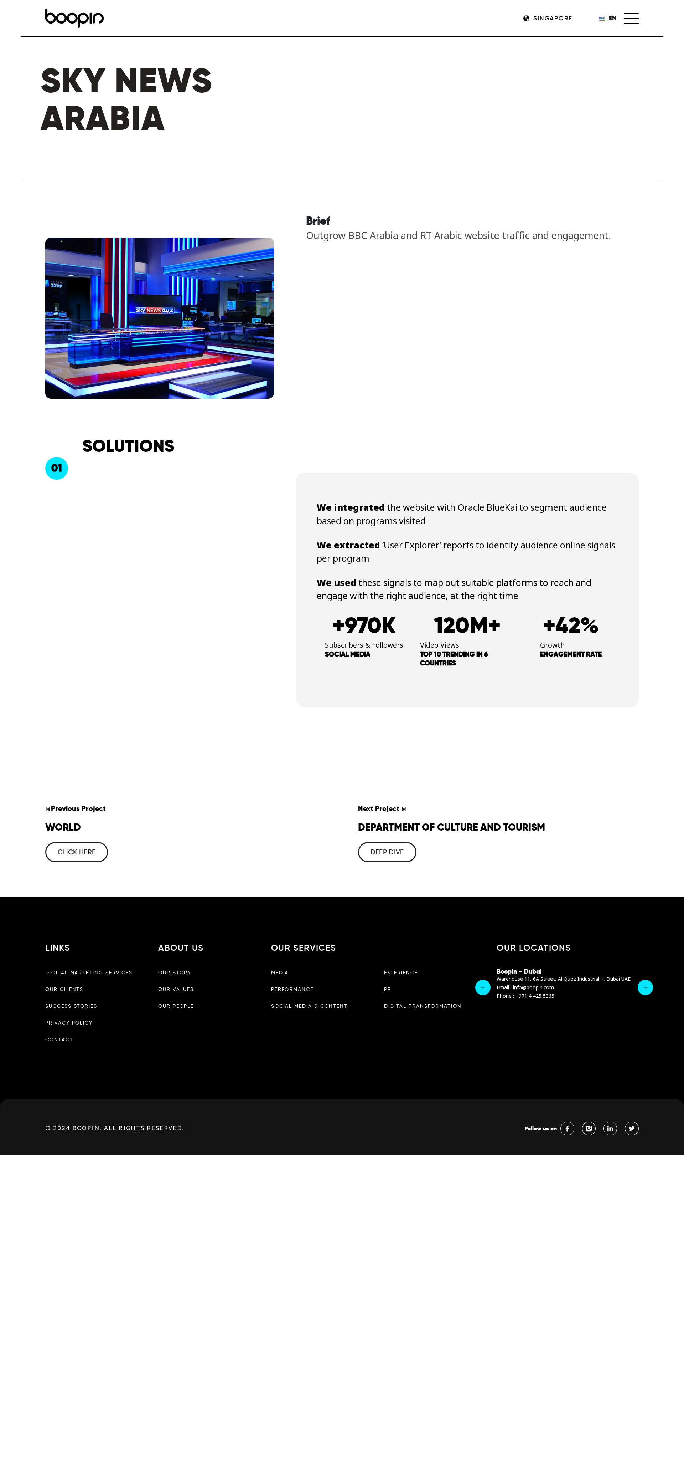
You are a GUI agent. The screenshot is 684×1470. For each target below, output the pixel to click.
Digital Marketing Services (89, 972)
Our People (176, 1006)
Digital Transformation (423, 1006)
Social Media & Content (309, 1006)
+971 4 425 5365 (534, 996)
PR (388, 989)
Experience (401, 972)
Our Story (174, 972)
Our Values (176, 989)
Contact (59, 1039)
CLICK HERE (76, 852)
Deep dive (387, 852)
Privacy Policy (69, 1023)
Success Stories (71, 1006)
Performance (292, 989)
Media (280, 972)
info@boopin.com (533, 987)
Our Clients (64, 989)
